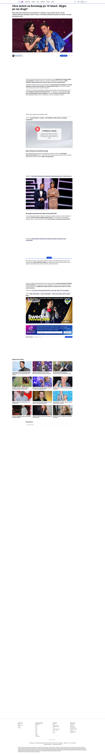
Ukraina (36, 725)
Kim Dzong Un (72, 724)
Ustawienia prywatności (57, 744)
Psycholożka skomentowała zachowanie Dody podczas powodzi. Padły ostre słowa (51, 176)
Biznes (52, 1)
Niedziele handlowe (55, 725)
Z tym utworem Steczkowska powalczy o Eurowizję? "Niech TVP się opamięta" (50, 290)
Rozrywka (43, 1)
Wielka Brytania (37, 736)
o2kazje (33, 1)
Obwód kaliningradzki (56, 726)
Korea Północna (37, 724)
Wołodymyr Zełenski (73, 731)
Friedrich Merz (72, 732)
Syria (36, 730)
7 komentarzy (64, 55)
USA (36, 732)
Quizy (38, 1)
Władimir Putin (72, 726)
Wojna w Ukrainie (55, 730)
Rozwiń (48, 257)
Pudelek (19, 727)
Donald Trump (72, 725)
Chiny (53, 727)
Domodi (19, 724)
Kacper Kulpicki (18, 55)
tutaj (38, 751)
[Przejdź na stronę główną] (19, 2)
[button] (78, 1)
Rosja (36, 727)
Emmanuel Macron (73, 727)
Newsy (54, 724)
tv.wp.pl (19, 726)
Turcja (36, 726)
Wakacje (54, 732)
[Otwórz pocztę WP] (75, 2)
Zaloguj (82, 1)
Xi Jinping (71, 730)
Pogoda (48, 1)
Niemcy (36, 733)
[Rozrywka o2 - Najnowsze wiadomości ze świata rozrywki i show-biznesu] (23, 2)
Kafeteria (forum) (20, 725)
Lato (53, 731)
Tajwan (36, 731)
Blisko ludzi (27, 1)
